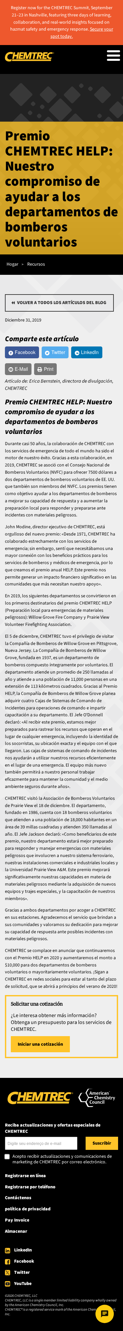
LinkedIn (23, 1250)
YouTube (22, 1283)
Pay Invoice (17, 1220)
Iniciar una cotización (40, 1044)
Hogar (12, 264)
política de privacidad (28, 1209)
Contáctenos (18, 1198)
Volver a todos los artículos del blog (61, 302)
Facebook (24, 1261)
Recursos (36, 264)
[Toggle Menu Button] (113, 55)
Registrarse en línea (25, 1176)
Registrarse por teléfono (30, 1187)
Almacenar (16, 1231)
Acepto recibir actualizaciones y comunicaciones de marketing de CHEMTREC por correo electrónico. (62, 1159)
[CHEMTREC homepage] (29, 60)
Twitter (22, 1272)
